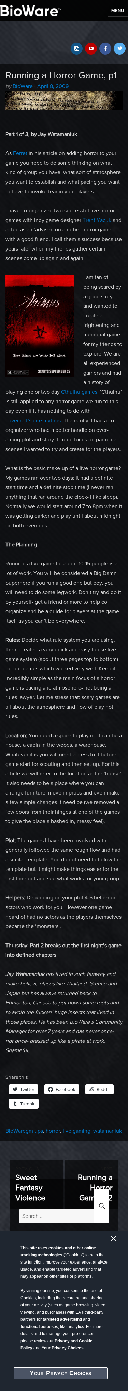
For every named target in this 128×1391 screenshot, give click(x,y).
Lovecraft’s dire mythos (33, 420)
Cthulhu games (79, 392)
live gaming (76, 1131)
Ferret (20, 153)
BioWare (23, 86)
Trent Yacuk (97, 220)
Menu (117, 10)
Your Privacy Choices (61, 1373)
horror (53, 1131)
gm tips (34, 1131)
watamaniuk (107, 1131)
